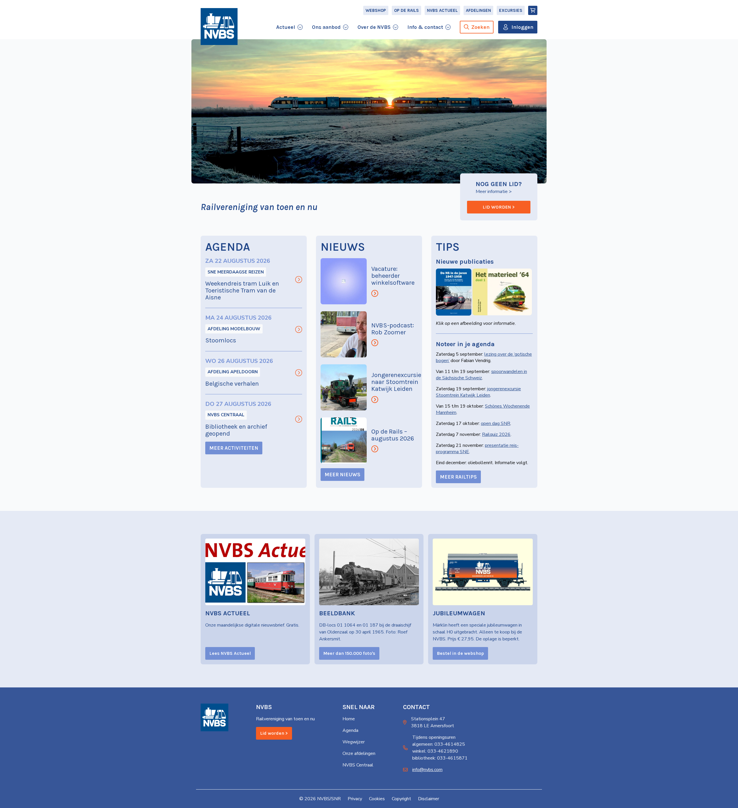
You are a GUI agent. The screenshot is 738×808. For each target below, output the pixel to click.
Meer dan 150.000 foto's (349, 653)
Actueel (285, 27)
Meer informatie (492, 191)
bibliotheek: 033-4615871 (440, 758)
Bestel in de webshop (460, 653)
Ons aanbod (326, 27)
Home (348, 719)
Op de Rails (406, 10)
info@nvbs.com (427, 769)
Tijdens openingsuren (433, 737)
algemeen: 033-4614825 (438, 744)
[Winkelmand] (532, 10)
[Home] (219, 26)
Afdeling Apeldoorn (233, 372)
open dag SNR (495, 423)
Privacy (355, 799)
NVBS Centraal (226, 415)
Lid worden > (499, 207)
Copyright (401, 799)
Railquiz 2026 (496, 434)
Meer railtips (458, 477)
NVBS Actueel (442, 10)
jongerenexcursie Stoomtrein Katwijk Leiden (478, 392)
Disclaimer (428, 799)
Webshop (376, 10)
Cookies (377, 799)
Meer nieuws (342, 474)
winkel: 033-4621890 (435, 751)
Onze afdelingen (358, 753)
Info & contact (425, 27)
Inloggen (522, 27)
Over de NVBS (374, 27)
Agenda (350, 730)
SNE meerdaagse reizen (236, 272)
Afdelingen (478, 10)
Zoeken (480, 27)
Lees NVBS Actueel (230, 653)
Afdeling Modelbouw (234, 329)
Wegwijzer (353, 742)
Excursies (510, 10)
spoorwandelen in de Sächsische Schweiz (481, 374)
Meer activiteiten (233, 448)
